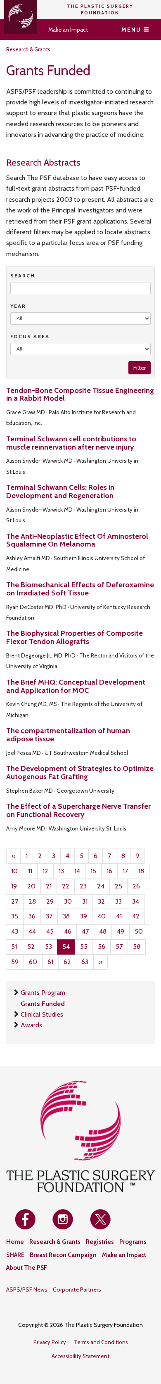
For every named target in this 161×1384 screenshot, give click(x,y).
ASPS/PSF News (26, 1289)
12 (45, 871)
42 (136, 916)
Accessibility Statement (80, 1356)
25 (118, 886)
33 (118, 901)
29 (50, 901)
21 (49, 886)
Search (22, 275)
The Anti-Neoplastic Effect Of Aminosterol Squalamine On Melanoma (77, 540)
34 (135, 901)
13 (61, 871)
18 (141, 871)
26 (136, 886)
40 (101, 916)
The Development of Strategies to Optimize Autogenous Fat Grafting (80, 772)
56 (101, 946)
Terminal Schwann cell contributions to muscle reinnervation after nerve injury (71, 443)
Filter (139, 367)
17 (125, 871)
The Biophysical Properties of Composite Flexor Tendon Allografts (74, 637)
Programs (133, 1242)
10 (14, 871)
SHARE (15, 1255)
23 (83, 886)
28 (32, 901)
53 (48, 946)
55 (84, 946)
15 (93, 871)
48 (103, 931)
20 (31, 886)
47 (85, 931)
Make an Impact (68, 29)
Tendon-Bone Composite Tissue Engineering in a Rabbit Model (80, 394)
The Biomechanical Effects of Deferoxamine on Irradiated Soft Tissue (80, 588)
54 (66, 946)
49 (120, 931)
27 (14, 901)
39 (83, 916)
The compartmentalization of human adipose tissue (68, 734)
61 (50, 962)
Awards (31, 1025)
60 (33, 962)
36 (32, 916)
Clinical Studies (42, 1014)
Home (15, 1242)
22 (65, 886)
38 (66, 916)
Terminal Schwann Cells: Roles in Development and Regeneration (60, 491)
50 (139, 931)
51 (14, 946)
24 (100, 886)
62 (67, 962)
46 (67, 931)
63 (84, 962)
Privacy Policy (49, 1342)
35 (14, 916)
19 (14, 886)
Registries (100, 1242)
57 (119, 946)
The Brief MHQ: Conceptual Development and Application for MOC (75, 686)
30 (68, 901)
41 (119, 916)
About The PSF (26, 1267)
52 (31, 946)
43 (14, 931)
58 (136, 946)
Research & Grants (28, 49)
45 (50, 931)
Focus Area (30, 336)
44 (32, 931)
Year (18, 306)
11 (30, 871)
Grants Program (43, 992)
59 (15, 962)
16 (109, 871)
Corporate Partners (77, 1289)
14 (77, 871)
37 (49, 916)
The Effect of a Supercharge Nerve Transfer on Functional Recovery (78, 810)
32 (101, 901)
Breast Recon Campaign (63, 1255)
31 (85, 901)
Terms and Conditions (101, 1342)
